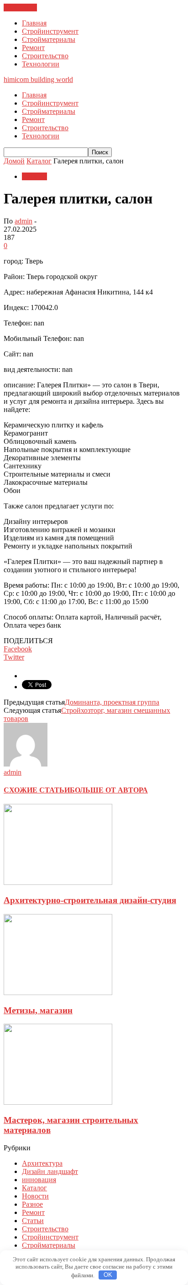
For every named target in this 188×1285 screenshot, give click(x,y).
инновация (39, 1179)
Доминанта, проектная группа (112, 702)
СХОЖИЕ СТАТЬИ (37, 790)
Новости (35, 1196)
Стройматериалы (48, 39)
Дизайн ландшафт (50, 1171)
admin (23, 221)
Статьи (33, 1220)
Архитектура (42, 1163)
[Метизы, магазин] (58, 992)
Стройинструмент (50, 31)
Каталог (34, 176)
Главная (34, 23)
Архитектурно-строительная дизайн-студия (90, 900)
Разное (32, 1204)
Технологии (40, 64)
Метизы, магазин (38, 1010)
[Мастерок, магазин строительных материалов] (58, 1102)
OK (108, 1274)
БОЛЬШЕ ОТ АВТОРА (109, 790)
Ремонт (33, 47)
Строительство (45, 56)
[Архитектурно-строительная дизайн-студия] (58, 882)
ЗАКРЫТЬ (20, 7)
